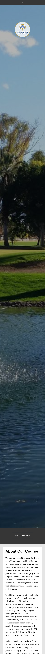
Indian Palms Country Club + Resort (22, 29)
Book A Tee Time (23, 536)
